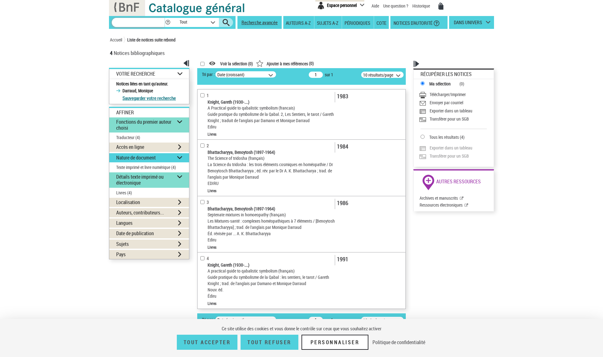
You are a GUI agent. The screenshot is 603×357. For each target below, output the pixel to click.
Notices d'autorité (412, 22)
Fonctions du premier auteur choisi (143, 124)
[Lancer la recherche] (226, 22)
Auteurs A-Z (298, 22)
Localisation (128, 202)
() (290, 63)
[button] (168, 22)
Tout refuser (269, 342)
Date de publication (135, 233)
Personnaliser (335, 342)
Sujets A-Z (327, 22)
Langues (124, 222)
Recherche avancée (260, 22)
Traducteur (128, 137)
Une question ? (396, 6)
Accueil (116, 40)
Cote (381, 22)
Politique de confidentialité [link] (398, 342)
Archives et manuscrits (439, 198)
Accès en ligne (130, 146)
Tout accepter (207, 342)
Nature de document (136, 157)
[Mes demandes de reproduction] (441, 6)
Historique (421, 6)
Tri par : (208, 74)
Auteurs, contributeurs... (140, 212)
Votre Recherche (135, 74)
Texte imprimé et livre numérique (146, 167)
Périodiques (357, 22)
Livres (124, 193)
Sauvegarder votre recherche (149, 98)
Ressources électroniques (441, 205)
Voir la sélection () (236, 64)
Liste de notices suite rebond (151, 40)
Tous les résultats (444, 137)
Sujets (122, 244)
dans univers (468, 23)
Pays (121, 254)
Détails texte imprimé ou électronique (140, 179)
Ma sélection (440, 84)
